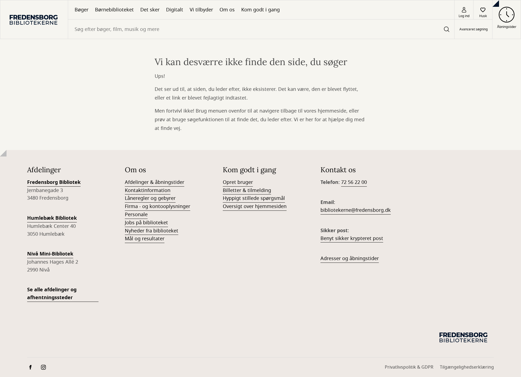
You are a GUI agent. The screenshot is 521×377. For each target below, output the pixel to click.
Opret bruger (238, 182)
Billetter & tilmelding (247, 190)
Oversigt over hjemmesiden (255, 206)
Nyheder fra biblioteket (151, 230)
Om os (227, 9)
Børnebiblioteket (114, 9)
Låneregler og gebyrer (150, 198)
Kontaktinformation (147, 190)
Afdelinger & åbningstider (154, 182)
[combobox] (261, 29)
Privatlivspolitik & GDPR (409, 367)
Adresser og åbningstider (349, 258)
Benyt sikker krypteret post (351, 238)
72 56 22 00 (354, 182)
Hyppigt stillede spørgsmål (254, 198)
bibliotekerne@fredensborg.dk (355, 210)
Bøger (81, 9)
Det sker (150, 9)
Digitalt (174, 9)
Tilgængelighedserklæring (467, 367)
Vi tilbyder (201, 9)
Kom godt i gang (260, 9)
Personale (136, 214)
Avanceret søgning (473, 29)
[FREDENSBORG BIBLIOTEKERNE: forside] (34, 19)
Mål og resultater (144, 238)
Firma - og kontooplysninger (157, 206)
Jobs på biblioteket (146, 222)
